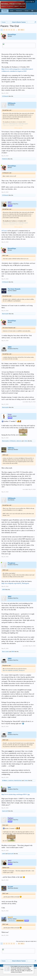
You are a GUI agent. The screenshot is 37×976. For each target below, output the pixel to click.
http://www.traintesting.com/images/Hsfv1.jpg (16, 794)
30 (19, 29)
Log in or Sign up (30, 1)
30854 (9, 347)
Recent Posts (15, 13)
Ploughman (11, 563)
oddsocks (18, 441)
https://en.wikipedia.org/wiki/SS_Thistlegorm (15, 583)
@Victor (4, 231)
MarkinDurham (18, 780)
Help (35, 965)
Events (26, 10)
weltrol (3, 853)
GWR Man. (11, 448)
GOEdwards (5, 96)
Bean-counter (5, 651)
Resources (19, 10)
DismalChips (12, 34)
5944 (9, 787)
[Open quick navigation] (35, 22)
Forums (5, 10)
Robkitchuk (5, 158)
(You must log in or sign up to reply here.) (26, 941)
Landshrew (11, 780)
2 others (26, 441)
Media (11, 10)
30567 (9, 596)
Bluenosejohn (5, 313)
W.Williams (4, 780)
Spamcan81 (5, 811)
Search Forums (6, 13)
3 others (26, 780)
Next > (22, 29)
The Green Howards (14, 289)
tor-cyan (10, 886)
